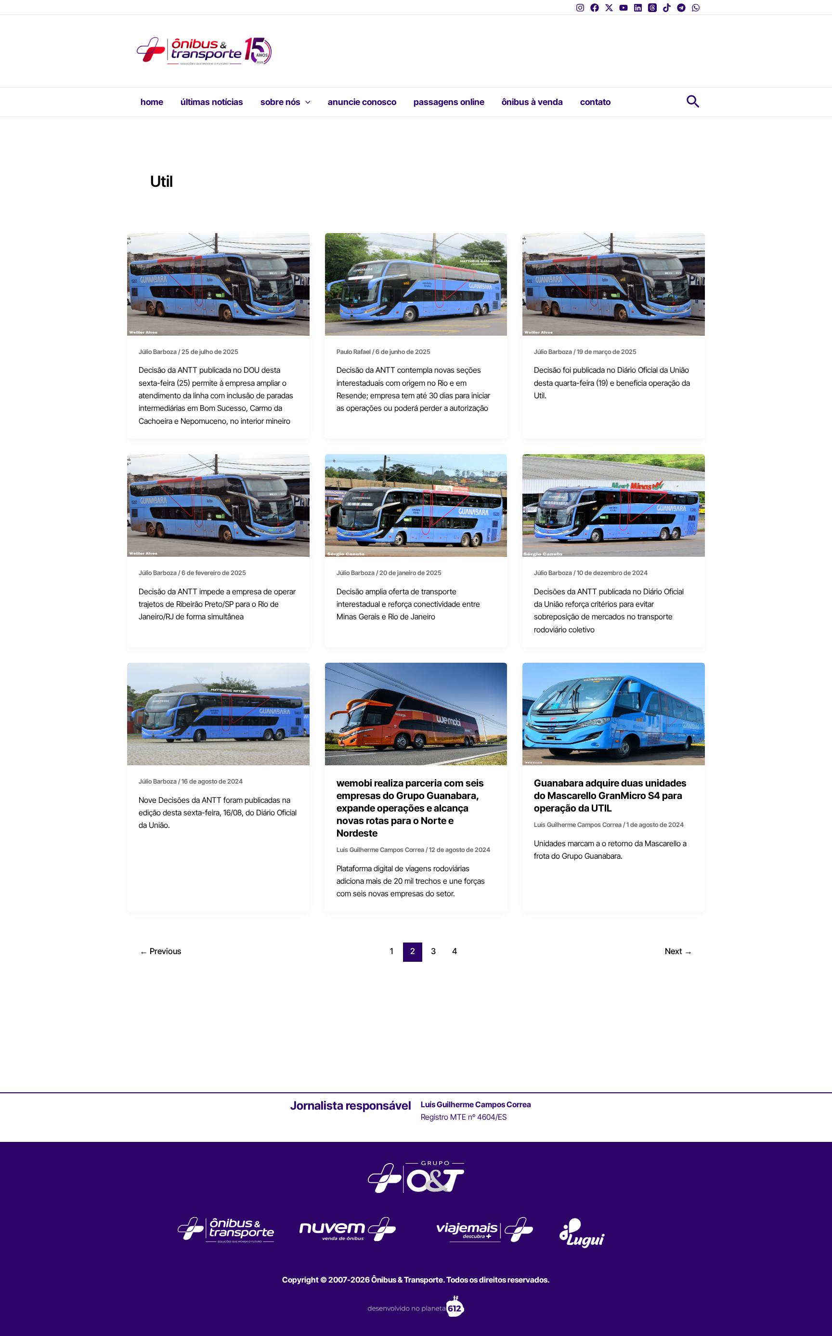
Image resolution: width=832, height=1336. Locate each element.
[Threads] (652, 7)
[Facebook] (594, 7)
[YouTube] (623, 7)
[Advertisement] (471, 44)
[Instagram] (580, 7)
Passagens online (449, 102)
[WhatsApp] (695, 7)
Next (678, 951)
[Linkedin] (638, 7)
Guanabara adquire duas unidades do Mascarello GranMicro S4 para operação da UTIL (610, 795)
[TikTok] (667, 7)
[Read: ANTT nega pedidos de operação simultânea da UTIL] (613, 505)
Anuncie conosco (362, 102)
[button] (305, 102)
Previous (160, 951)
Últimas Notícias (212, 102)
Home (152, 102)
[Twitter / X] (609, 7)
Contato (595, 102)
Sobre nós (280, 102)
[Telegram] (681, 7)
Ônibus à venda (532, 102)
